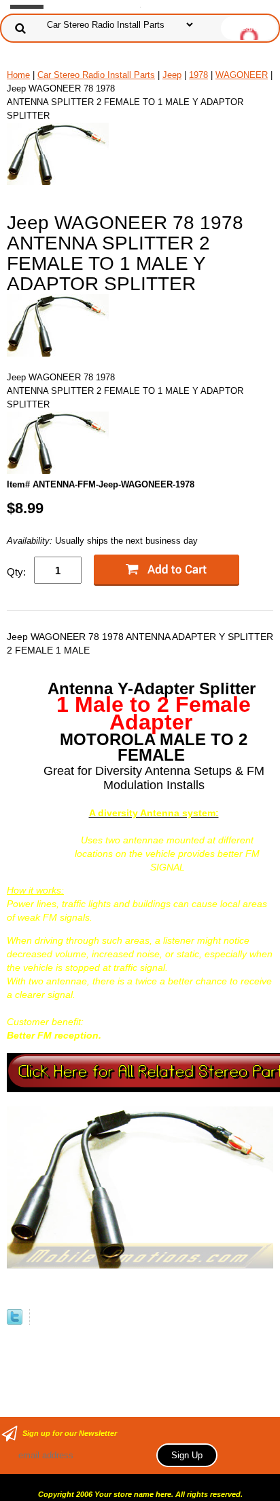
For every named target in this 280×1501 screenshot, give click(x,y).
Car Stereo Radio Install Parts (96, 75)
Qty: (16, 572)
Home (18, 75)
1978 (198, 75)
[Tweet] (14, 1322)
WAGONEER (241, 75)
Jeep (171, 75)
